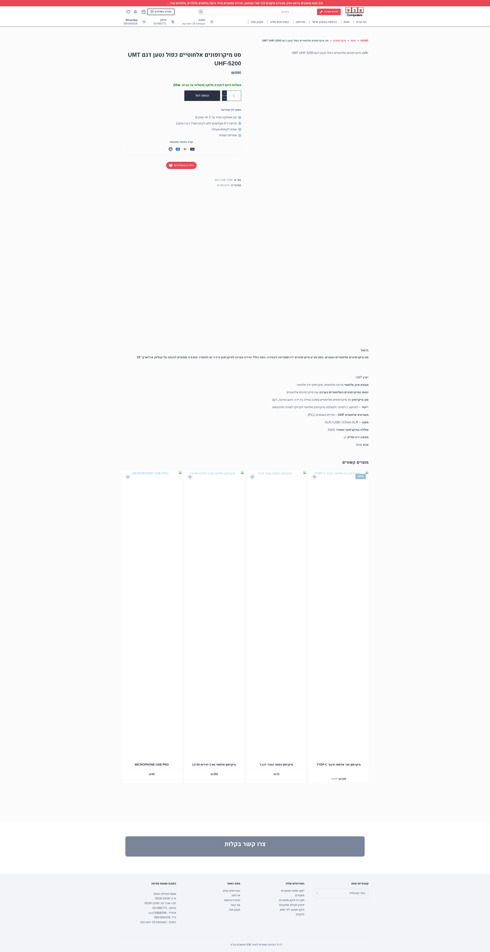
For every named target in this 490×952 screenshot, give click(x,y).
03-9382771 (160, 23)
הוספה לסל (202, 95)
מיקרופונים (223, 185)
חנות (346, 22)
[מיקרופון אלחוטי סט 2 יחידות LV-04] (214, 614)
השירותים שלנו (279, 22)
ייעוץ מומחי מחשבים (292, 890)
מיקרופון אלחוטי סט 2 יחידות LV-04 (214, 764)
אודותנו (300, 22)
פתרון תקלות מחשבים (291, 904)
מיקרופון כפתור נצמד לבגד (276, 764)
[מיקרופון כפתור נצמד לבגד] (276, 614)
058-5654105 (130, 23)
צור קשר (235, 904)
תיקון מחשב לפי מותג (292, 909)
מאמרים (299, 895)
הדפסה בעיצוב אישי (324, 22)
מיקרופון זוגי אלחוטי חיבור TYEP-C (338, 764)
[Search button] (201, 12)
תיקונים (300, 914)
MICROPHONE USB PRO (152, 764)
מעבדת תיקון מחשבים (291, 900)
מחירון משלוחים (163, 11)
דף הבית (361, 22)
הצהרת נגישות (232, 900)
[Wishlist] (128, 12)
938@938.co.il (157, 912)
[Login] (135, 11)
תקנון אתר (257, 22)
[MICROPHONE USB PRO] (152, 614)
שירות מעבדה (331, 11)
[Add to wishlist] (252, 477)
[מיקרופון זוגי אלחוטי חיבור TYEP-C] (338, 614)
